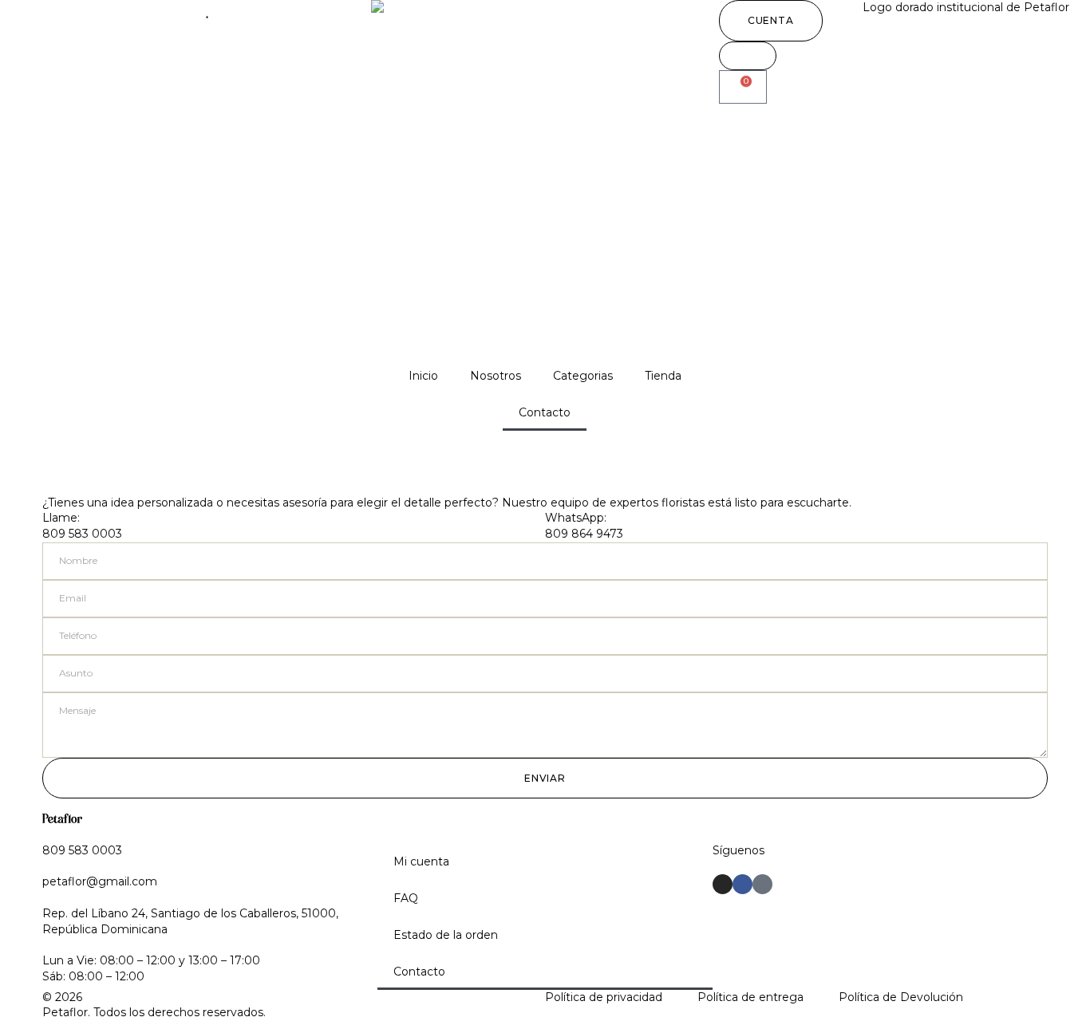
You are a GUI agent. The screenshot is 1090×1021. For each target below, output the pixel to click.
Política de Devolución (901, 997)
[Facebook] (742, 884)
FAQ (405, 898)
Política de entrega (750, 997)
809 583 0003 (82, 533)
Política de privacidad (603, 997)
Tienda (663, 376)
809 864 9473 (584, 533)
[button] (771, 20)
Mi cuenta (421, 861)
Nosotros (495, 376)
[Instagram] (723, 884)
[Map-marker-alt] (762, 884)
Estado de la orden (445, 935)
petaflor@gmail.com (99, 881)
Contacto (545, 412)
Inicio (423, 376)
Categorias (583, 376)
